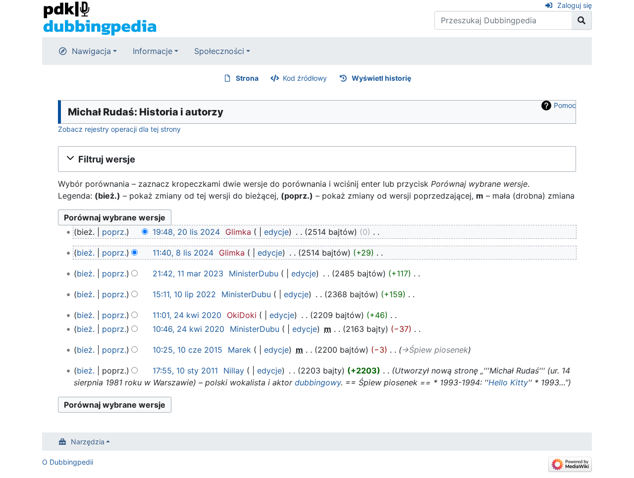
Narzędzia (88, 441)
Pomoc (565, 105)
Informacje (152, 51)
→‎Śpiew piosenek (435, 350)
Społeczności (219, 51)
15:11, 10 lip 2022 (184, 294)
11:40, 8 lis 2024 (183, 253)
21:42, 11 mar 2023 (188, 273)
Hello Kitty (508, 382)
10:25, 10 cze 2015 (187, 350)
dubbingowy (318, 382)
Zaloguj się (574, 5)
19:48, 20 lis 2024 (186, 232)
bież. (86, 253)
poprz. (114, 232)
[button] (317, 159)
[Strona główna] (100, 18)
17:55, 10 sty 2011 (185, 370)
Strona (247, 78)
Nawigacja (91, 51)
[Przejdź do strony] (582, 20)
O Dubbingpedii (67, 462)
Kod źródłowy (305, 78)
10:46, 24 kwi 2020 (188, 329)
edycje (276, 232)
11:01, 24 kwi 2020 (187, 315)
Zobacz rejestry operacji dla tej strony (119, 129)
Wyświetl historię (381, 78)
